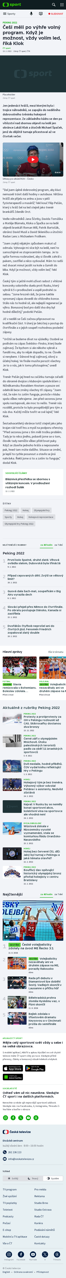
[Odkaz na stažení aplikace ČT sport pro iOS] (13, 1068)
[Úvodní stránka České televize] (17, 1132)
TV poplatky (10, 1203)
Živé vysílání (10, 1196)
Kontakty (39, 1243)
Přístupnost (43, 1271)
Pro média (40, 1189)
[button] (33, 159)
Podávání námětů (44, 1230)
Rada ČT (39, 1216)
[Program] (41, 14)
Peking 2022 (10, 22)
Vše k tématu (55, 651)
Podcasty (8, 1216)
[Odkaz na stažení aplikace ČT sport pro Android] (35, 1068)
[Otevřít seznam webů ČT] (62, 4)
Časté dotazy (41, 1236)
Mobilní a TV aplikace (15, 1236)
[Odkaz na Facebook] (13, 1117)
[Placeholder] (33, 73)
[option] (13, 1178)
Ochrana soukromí (23, 1271)
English (6, 1271)
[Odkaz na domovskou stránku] (17, 5)
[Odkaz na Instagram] (5, 1117)
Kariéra (38, 1223)
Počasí (6, 1223)
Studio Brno (41, 1203)
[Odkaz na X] (21, 1117)
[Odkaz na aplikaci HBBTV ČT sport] (13, 1077)
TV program (10, 1189)
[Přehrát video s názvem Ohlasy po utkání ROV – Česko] (33, 159)
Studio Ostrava (42, 1209)
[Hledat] (54, 4)
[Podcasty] (31, 14)
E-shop (7, 1230)
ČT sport (7, 48)
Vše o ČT (7, 1243)
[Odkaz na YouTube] (28, 1117)
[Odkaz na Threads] (36, 1117)
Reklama (39, 1196)
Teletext (8, 1209)
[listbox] (33, 1178)
